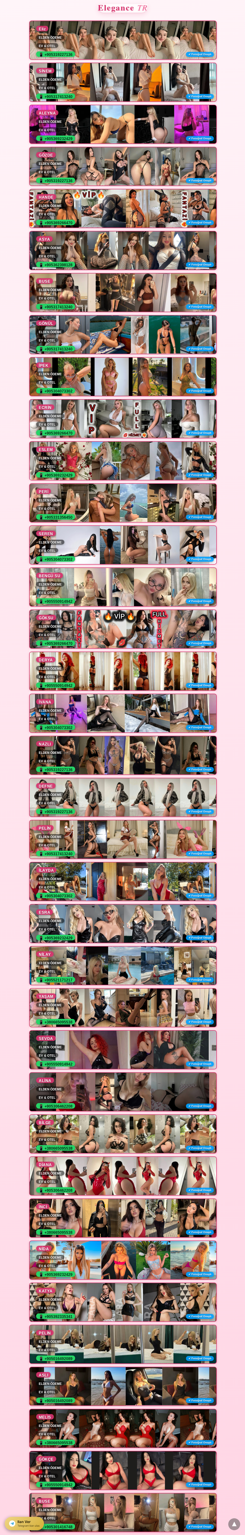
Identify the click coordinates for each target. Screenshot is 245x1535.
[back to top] (234, 1524)
